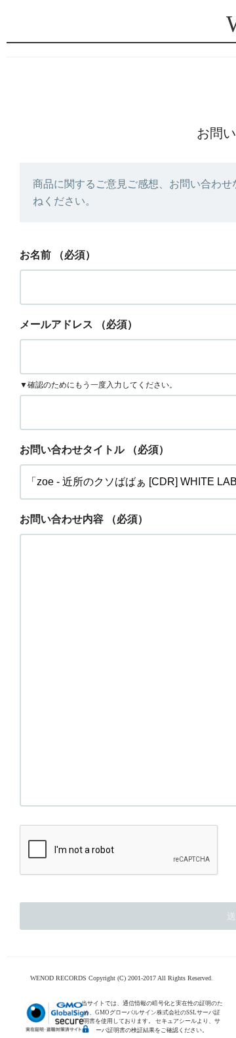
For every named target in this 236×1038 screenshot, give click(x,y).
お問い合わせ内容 (62, 519)
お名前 (35, 254)
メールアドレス (56, 324)
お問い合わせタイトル (72, 449)
